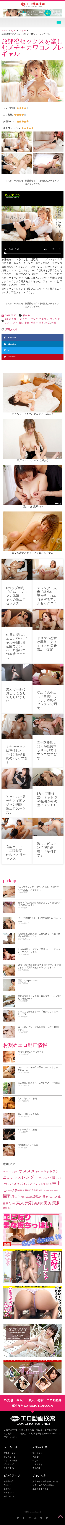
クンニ (34, 319)
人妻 (15, 1190)
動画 (13, 30)
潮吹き (34, 322)
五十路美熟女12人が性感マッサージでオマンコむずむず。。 (47, 750)
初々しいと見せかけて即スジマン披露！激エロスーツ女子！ (16, 804)
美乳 (41, 322)
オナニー (24, 319)
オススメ (14, 319)
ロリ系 (49, 1184)
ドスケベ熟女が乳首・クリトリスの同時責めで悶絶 (47, 644)
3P (4, 1171)
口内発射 (33, 1190)
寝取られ (49, 1190)
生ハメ (53, 1196)
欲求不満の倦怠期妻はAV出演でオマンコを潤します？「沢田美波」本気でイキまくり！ (39, 966)
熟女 (45, 1196)
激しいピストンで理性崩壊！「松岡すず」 (47, 849)
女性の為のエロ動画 (27, 1098)
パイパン (10, 322)
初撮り (21, 1190)
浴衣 (27, 1197)
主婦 (10, 1190)
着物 (13, 1203)
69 (6, 319)
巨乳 (7, 1196)
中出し (19, 322)
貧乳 (5, 1208)
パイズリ (13, 1183)
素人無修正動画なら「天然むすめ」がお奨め (39, 1083)
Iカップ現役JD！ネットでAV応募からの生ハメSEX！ (47, 799)
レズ (43, 1184)
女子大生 (42, 1190)
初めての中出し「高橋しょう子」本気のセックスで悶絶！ (47, 700)
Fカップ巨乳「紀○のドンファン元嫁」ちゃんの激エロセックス (17, 595)
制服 (27, 322)
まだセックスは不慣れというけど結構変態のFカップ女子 (17, 754)
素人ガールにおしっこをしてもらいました (16, 695)
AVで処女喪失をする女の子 (31, 1052)
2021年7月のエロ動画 (28, 1145)
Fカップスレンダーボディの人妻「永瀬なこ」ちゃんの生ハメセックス (39, 888)
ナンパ (42, 1178)
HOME (5, 30)
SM (10, 1172)
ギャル (22, 30)
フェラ (36, 1184)
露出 (9, 1208)
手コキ (16, 1196)
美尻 (47, 322)
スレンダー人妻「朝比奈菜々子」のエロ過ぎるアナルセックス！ (47, 595)
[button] (58, 22)
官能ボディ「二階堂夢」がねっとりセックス (16, 852)
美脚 (53, 322)
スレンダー (56, 319)
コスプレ (44, 319)
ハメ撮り (52, 1177)
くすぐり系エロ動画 (27, 1130)
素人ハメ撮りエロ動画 (28, 1114)
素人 (20, 1203)
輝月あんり (11, 329)
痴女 (8, 1203)
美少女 (38, 1203)
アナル (15, 1171)
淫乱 (31, 1197)
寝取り (56, 1190)
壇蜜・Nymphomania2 (28, 980)
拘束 (22, 1197)
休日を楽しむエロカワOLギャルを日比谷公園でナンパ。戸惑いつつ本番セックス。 (16, 646)
